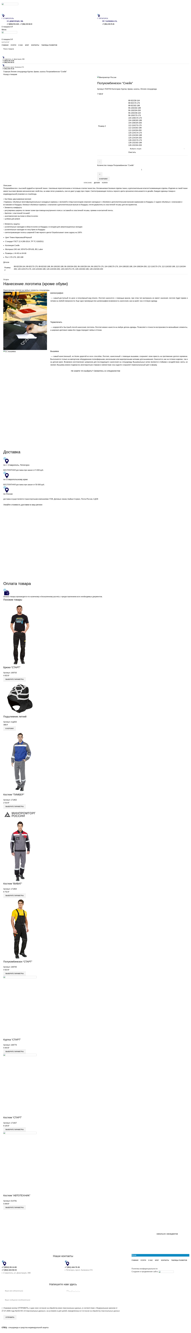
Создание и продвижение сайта (145, 1272)
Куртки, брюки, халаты (36, 72)
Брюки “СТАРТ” (11, 667)
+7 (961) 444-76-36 (108, 24)
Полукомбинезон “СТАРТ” (17, 961)
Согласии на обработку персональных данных (101, 1311)
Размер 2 (102, 126)
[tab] (88, 183)
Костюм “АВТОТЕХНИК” (16, 1195)
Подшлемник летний (14, 716)
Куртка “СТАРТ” (12, 1039)
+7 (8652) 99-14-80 (13, 24)
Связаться (95, 377)
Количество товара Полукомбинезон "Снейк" (115, 165)
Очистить (132, 152)
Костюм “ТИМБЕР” (13, 794)
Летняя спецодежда (19, 72)
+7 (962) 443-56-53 (26, 24)
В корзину (103, 179)
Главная (7, 72)
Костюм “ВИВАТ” (12, 883)
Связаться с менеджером (167, 1234)
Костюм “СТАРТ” (12, 1117)
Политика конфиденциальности (145, 1269)
